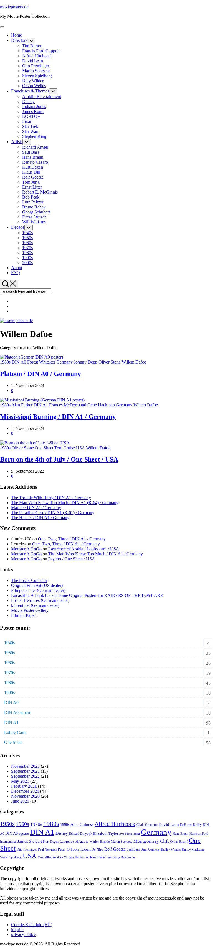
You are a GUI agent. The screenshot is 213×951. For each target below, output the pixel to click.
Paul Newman (47, 849)
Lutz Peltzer (32, 202)
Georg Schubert (36, 212)
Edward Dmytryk (80, 834)
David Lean (32, 60)
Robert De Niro (91, 849)
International (8, 842)
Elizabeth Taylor (105, 833)
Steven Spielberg (37, 75)
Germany (64, 362)
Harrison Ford (198, 834)
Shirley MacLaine (193, 849)
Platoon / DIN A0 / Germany (40, 373)
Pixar (26, 121)
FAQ (15, 272)
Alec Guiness (81, 824)
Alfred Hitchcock (37, 55)
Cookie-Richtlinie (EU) (31, 924)
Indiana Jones (34, 106)
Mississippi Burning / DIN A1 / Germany (58, 416)
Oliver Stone (109, 362)
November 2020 (25, 796)
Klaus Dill (31, 172)
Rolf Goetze (33, 177)
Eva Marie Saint (129, 833)
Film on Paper (23, 615)
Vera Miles (44, 857)
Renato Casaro (35, 162)
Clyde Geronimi (147, 825)
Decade (17, 227)
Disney (28, 101)
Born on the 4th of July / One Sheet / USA (59, 459)
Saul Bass (30, 152)
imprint (17, 929)
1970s (27, 247)
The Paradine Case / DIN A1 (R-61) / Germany (52, 512)
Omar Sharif (179, 841)
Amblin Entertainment (41, 96)
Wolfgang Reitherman (122, 857)
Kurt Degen (32, 167)
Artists (16, 141)
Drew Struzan (34, 217)
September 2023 (25, 771)
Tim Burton (32, 45)
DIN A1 (41, 405)
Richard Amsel (35, 147)
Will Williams (34, 222)
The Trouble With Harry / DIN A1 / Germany (51, 497)
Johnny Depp (85, 362)
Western (57, 857)
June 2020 (20, 801)
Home (16, 35)
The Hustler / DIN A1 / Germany (40, 517)
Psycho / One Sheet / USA (71, 558)
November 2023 (25, 766)
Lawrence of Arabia (74, 841)
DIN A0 (19, 362)
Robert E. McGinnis (40, 192)
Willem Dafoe (134, 362)
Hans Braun (32, 157)
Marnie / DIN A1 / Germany (36, 507)
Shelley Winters (171, 849)
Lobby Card (15, 732)
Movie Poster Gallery (30, 610)
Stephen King (34, 136)
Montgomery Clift (151, 841)
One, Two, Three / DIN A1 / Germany (72, 539)
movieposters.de (14, 6)
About (16, 267)
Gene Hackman (101, 405)
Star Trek (30, 126)
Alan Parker (21, 405)
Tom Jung (31, 182)
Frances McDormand (67, 405)
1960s (27, 242)
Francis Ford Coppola (41, 50)
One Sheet (44, 447)
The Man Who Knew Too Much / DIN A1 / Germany (95, 553)
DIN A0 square (17, 712)
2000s (27, 262)
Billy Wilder (33, 80)
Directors (19, 40)
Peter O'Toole (68, 849)
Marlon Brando (100, 842)
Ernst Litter (32, 187)
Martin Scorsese (36, 70)
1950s (27, 237)
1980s (27, 252)
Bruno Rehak (34, 207)
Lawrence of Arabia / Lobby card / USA (83, 549)
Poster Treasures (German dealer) (40, 600)
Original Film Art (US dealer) (37, 585)
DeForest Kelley (191, 825)
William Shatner (95, 857)
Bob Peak (30, 197)
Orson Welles (34, 85)
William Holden (74, 857)
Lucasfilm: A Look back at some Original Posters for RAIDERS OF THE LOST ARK (87, 595)
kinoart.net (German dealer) (35, 605)
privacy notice (23, 934)
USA (80, 447)
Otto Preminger (35, 65)
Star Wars (30, 131)
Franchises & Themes (30, 91)
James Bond (33, 111)
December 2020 (25, 791)
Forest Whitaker (41, 362)
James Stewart (29, 841)
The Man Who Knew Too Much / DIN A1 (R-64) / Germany (64, 502)
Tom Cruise (64, 447)
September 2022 (25, 776)
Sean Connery (150, 849)
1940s (27, 232)
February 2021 (24, 786)
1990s (27, 257)
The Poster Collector (29, 580)
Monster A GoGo (26, 549)
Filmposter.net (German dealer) (38, 590)
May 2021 (20, 781)
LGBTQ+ (31, 116)
